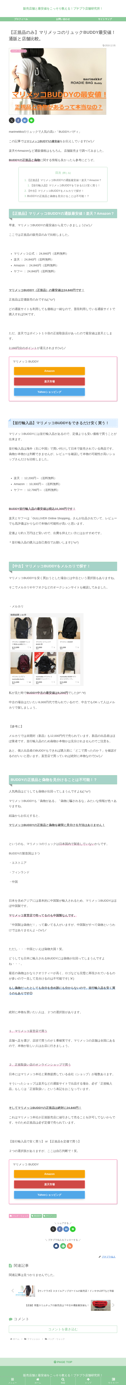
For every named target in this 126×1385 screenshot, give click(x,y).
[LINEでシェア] (31, 120)
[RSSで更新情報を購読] (70, 1246)
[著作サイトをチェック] (56, 1246)
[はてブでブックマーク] (25, 120)
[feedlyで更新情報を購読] (63, 1246)
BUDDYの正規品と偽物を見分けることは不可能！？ (58, 196)
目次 (58, 172)
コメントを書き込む (63, 1329)
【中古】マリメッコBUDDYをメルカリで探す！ (55, 190)
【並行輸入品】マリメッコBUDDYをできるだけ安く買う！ (65, 185)
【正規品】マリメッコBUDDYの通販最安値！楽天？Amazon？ (64, 180)
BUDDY (37, 1216)
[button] (116, 796)
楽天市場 (49, 381)
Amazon (49, 370)
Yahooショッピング (49, 391)
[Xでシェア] (12, 120)
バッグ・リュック (20, 1216)
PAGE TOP (64, 1362)
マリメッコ (51, 1216)
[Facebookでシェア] (18, 120)
